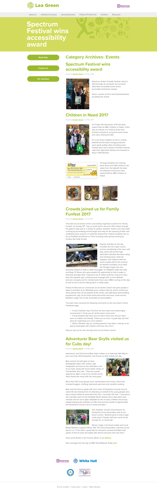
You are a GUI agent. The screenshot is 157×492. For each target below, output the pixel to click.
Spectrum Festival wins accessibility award (88, 67)
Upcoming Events (68, 15)
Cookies (85, 487)
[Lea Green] (43, 5)
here (115, 443)
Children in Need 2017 (87, 115)
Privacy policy (75, 487)
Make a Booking (95, 487)
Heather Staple (78, 74)
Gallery (108, 438)
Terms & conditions (63, 487)
